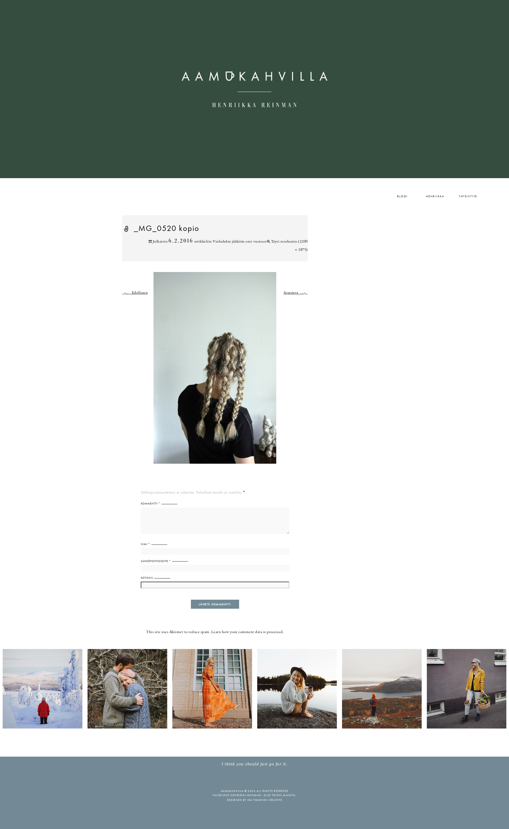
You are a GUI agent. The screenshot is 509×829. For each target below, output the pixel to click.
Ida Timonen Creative (264, 800)
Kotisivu (147, 578)
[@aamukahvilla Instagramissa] (254, 688)
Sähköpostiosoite (156, 561)
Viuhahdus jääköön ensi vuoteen (239, 242)
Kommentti (150, 503)
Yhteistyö (468, 196)
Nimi (145, 544)
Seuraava (296, 293)
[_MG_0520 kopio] (214, 371)
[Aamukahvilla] (254, 89)
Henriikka (435, 196)
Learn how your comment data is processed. (247, 632)
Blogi (402, 196)
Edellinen (135, 293)
